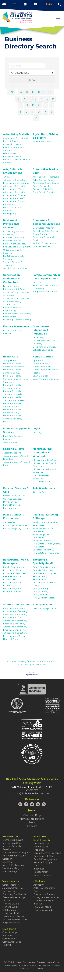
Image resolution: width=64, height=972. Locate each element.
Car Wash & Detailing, (44, 189)
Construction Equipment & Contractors (11, 279)
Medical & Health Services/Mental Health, (15, 398)
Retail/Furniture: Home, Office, (44, 584)
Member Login (10, 871)
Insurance (8, 333)
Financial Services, (12, 330)
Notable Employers (43, 862)
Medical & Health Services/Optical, (12, 405)
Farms (48, 141)
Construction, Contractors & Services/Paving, (16, 300)
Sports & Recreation (16, 604)
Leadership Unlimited (13, 916)
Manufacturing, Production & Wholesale (42, 453)
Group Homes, (10, 360)
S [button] (51, 105)
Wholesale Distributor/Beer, (41, 473)
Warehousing (10, 442)
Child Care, (38, 337)
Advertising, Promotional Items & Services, (15, 139)
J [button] (35, 98)
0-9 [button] (11, 92)
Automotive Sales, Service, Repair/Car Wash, (46, 184)
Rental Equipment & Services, (13, 257)
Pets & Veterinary (44, 488)
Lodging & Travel (14, 449)
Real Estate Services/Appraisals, (42, 533)
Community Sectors (43, 894)
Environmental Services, (15, 525)
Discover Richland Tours (14, 919)
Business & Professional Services (11, 224)
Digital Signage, (41, 234)
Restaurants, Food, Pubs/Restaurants (12, 590)
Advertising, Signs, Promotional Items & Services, (13, 147)
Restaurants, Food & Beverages (16, 561)
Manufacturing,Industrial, (45, 469)
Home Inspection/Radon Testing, (45, 371)
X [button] (45, 111)
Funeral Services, (11, 505)
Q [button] (39, 105)
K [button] (41, 98)
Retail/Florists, (40, 579)
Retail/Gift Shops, (41, 588)
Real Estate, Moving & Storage (45, 516)
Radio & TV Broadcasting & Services (16, 161)
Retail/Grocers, (40, 591)
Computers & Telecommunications (46, 222)
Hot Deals (52, 661)
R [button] (45, 105)
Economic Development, (45, 285)
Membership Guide (12, 843)
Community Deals (11, 941)
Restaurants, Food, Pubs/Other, (12, 577)
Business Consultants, (14, 237)
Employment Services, (14, 244)
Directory (7, 862)
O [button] (27, 105)
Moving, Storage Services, (46, 522)
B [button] (27, 92)
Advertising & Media (16, 134)
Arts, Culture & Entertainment (12, 171)
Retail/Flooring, (40, 576)
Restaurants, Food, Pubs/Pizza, (12, 584)
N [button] (20, 105)
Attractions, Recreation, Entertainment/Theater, (15, 193)
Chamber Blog (32, 815)
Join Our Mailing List (12, 868)
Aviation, (37, 608)
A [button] (21, 92)
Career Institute (10, 884)
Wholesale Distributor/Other (41, 480)
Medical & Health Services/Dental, (12, 371)
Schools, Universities (43, 350)
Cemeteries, (9, 522)
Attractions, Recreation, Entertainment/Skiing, (15, 634)
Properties (38, 849)
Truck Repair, (39, 192)
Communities (9, 938)
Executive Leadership (13, 897)
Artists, (6, 177)
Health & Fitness (11, 639)
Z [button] (36, 118)
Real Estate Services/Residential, (43, 548)
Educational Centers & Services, (44, 342)
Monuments (9, 508)
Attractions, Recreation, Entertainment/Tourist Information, (15, 201)
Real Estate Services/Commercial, (43, 539)
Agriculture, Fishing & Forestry (45, 136)
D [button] (39, 92)
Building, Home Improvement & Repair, (15, 287)
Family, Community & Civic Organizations (46, 277)
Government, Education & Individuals (41, 330)
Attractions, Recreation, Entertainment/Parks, (15, 622)
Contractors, (9, 304)
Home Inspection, (42, 366)
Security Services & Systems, (12, 263)
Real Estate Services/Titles (46, 553)
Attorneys (38, 432)
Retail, (36, 567)
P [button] (33, 105)
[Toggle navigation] (59, 4)
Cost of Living (9, 932)
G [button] (18, 98)
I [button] (30, 98)
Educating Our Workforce (15, 894)
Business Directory (16, 661)
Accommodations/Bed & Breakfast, (15, 457)
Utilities (26, 528)
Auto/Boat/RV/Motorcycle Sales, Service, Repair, (46, 178)
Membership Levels (12, 840)
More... (25, 268)
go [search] (33, 80)
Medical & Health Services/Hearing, (12, 386)
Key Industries (40, 846)
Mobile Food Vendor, (13, 567)
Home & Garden (43, 356)
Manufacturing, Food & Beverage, (44, 464)
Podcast (32, 826)
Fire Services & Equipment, (17, 247)
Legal (36, 428)
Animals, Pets (39, 492)
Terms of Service (31, 968)
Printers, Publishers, (13, 156)
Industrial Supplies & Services (16, 430)
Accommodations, (12, 453)
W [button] (39, 111)
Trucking (51, 192)
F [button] (51, 92)
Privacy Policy (54, 965)
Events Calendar (36, 661)
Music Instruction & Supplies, (13, 209)
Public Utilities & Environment (13, 516)
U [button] (27, 111)
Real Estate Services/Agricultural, (43, 526)
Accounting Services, (13, 231)
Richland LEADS (10, 903)
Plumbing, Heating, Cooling (17, 319)
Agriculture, (38, 141)
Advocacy (38, 884)
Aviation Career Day (12, 888)
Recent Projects (41, 875)
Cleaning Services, (12, 499)
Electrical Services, (12, 307)
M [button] (53, 98)
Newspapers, (10, 153)
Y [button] (51, 111)
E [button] (45, 92)
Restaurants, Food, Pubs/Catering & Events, (15, 571)
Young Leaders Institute (46, 897)
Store (32, 822)
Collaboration (9, 910)
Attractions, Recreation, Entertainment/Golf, (15, 616)
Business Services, (12, 240)
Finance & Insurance (16, 326)
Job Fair (6, 900)
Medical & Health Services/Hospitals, (12, 392)
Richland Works (10, 907)
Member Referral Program (16, 852)
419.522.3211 (32, 790)
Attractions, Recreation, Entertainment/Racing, (15, 628)
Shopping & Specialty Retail (43, 561)
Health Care (10, 356)
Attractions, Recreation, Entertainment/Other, (15, 187)
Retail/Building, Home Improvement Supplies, (44, 571)
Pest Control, (9, 316)
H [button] (25, 98)
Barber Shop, (10, 495)
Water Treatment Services (46, 379)
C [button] (33, 92)
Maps (36, 865)
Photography (9, 213)
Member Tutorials (11, 846)
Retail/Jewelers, (41, 594)
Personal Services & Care (16, 490)
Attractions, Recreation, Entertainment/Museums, (16, 181)
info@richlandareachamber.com (32, 793)
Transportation (42, 604)
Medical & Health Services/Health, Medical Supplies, (15, 379)
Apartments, (39, 360)
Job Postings (26, 664)
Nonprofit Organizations (45, 291)
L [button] (47, 98)
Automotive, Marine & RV (45, 171)
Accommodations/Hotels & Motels (17, 463)
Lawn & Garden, (41, 376)
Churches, (38, 282)
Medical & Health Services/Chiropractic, (14, 365)
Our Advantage (41, 843)
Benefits (6, 849)
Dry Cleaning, (10, 502)
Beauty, (21, 495)
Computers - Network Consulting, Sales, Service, (46, 229)
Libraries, (51, 347)
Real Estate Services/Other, (47, 544)
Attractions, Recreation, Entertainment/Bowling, (15, 610)
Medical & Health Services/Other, (12, 411)
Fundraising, (39, 288)
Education (7, 935)
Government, (39, 347)
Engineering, (9, 310)
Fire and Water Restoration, (17, 313)
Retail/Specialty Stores (44, 598)
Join (48, 4)
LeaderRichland (10, 913)
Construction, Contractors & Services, (16, 293)
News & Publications (32, 818)
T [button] (20, 111)
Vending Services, (12, 268)
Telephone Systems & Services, (44, 238)
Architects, (8, 234)
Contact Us (40, 664)
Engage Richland (11, 922)
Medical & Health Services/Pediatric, (12, 417)
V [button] (32, 111)
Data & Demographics (45, 859)
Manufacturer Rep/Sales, (45, 460)
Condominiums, (41, 363)
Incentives (38, 868)
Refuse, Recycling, (12, 528)
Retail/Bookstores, (49, 567)
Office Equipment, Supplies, (12, 251)
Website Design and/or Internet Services (44, 244)
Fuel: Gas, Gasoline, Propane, (13, 437)
